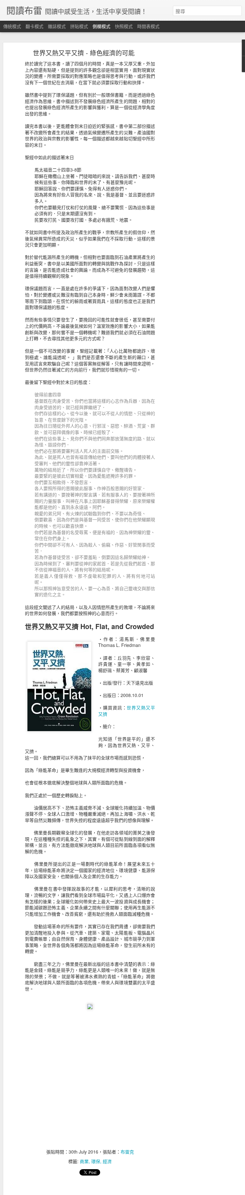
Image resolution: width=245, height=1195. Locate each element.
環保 (95, 1161)
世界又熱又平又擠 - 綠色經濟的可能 (84, 52)
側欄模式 (101, 26)
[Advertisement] (190, 151)
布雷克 (127, 1151)
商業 (84, 1161)
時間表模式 (148, 26)
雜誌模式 (57, 26)
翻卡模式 (34, 26)
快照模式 (124, 26)
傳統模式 (12, 26)
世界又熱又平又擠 (126, 710)
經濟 (107, 1161)
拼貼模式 (79, 26)
